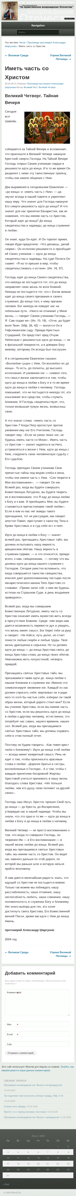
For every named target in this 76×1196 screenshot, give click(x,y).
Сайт (9, 1044)
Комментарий (13, 993)
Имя (12, 1025)
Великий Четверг (47, 87)
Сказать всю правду (15, 1106)
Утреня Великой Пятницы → (60, 57)
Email (12, 1034)
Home (22, 42)
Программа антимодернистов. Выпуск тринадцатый (31, 1117)
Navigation (38, 25)
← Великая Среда (16, 55)
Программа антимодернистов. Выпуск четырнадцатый (33, 1085)
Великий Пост (31, 87)
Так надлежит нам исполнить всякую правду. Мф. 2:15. (34, 1095)
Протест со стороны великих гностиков (25, 1111)
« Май (6, 1184)
